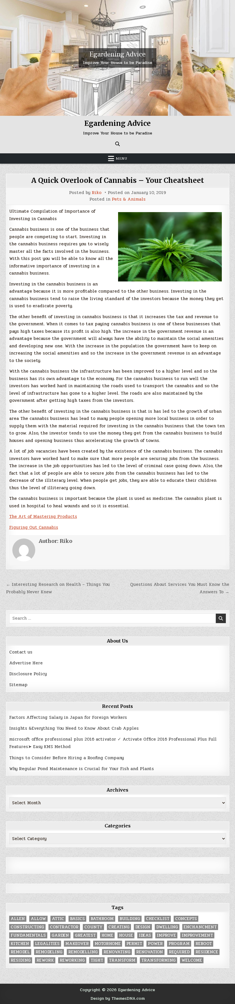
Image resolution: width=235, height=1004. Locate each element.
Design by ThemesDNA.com (118, 998)
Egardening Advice (117, 54)
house (126, 935)
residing (21, 960)
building (130, 919)
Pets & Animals (129, 199)
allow (38, 919)
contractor (64, 927)
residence (206, 952)
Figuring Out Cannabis (33, 527)
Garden (60, 935)
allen (18, 919)
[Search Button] (117, 144)
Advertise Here (26, 662)
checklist (157, 919)
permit (134, 944)
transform (122, 960)
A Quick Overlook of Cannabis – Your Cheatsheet (117, 180)
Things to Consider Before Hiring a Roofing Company (66, 757)
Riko (96, 193)
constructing (27, 927)
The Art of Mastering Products (43, 516)
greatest (85, 935)
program (179, 944)
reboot (203, 944)
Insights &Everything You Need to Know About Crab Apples (74, 728)
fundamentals (28, 935)
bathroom (102, 919)
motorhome (108, 944)
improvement (197, 935)
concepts (186, 919)
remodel (20, 952)
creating (119, 927)
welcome (191, 960)
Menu (121, 158)
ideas (145, 935)
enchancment (200, 927)
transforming (158, 960)
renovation (149, 952)
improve (166, 935)
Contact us (20, 652)
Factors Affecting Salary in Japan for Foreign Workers (68, 717)
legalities (47, 944)
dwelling (167, 927)
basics (77, 919)
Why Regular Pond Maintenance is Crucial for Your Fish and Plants (81, 768)
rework (45, 960)
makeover (77, 944)
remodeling (49, 952)
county (93, 927)
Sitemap (18, 684)
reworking (72, 960)
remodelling (83, 952)
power (155, 944)
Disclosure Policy (28, 673)
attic (58, 919)
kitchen (20, 944)
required (179, 952)
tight (97, 960)
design (142, 927)
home (107, 935)
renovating (116, 952)
